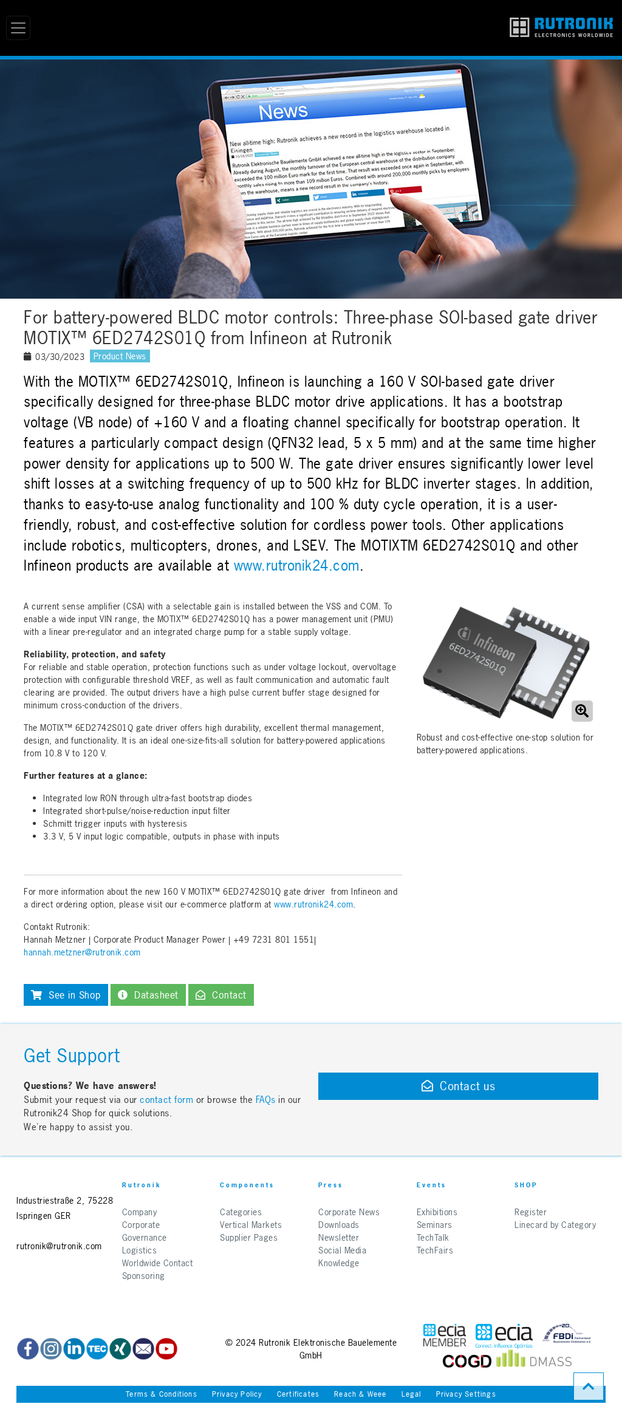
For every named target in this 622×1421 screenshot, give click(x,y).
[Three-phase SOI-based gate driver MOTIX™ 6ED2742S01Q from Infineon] (506, 662)
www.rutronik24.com (297, 566)
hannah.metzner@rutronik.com (82, 952)
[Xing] (120, 1348)
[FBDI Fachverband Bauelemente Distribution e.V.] (566, 1336)
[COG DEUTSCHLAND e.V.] (467, 1361)
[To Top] (588, 1386)
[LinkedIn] (74, 1348)
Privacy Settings (466, 1394)
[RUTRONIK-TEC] (97, 1348)
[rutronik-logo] (561, 28)
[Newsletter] (143, 1348)
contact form (166, 1099)
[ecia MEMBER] (504, 1336)
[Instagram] (51, 1348)
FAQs (267, 1099)
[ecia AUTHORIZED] (444, 1336)
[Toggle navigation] (18, 28)
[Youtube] (166, 1348)
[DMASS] (534, 1361)
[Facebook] (27, 1348)
